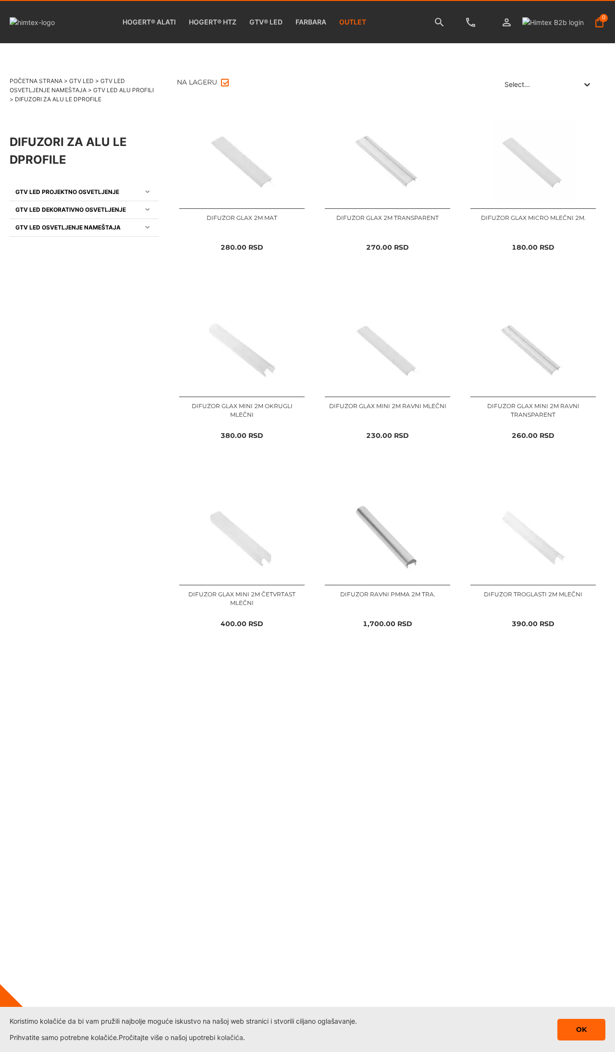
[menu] (84, 210)
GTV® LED (266, 22)
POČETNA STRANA (36, 81)
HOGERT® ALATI (149, 22)
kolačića (230, 1037)
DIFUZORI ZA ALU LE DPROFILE (58, 99)
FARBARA (310, 22)
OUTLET (352, 22)
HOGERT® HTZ (212, 22)
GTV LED (81, 81)
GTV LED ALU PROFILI (123, 90)
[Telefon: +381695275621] (473, 22)
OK (581, 1029)
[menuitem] (84, 192)
